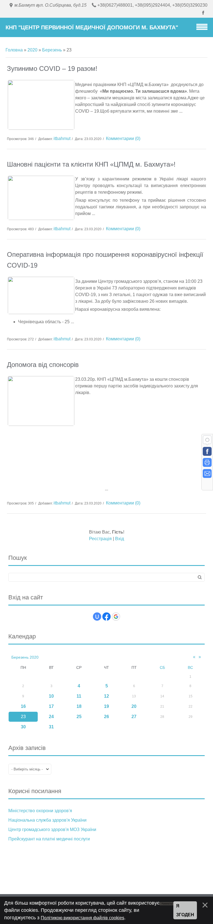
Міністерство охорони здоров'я (40, 810)
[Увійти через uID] (97, 616)
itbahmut (62, 138)
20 (133, 706)
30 (23, 726)
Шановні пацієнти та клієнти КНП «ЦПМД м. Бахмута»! (91, 164)
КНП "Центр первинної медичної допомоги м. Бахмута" (92, 27)
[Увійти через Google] (116, 616)
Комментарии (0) (123, 138)
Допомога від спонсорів (43, 364)
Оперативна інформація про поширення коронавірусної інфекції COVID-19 (105, 260)
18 (79, 706)
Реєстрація (100, 538)
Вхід (119, 538)
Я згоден (185, 910)
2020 (32, 50)
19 (106, 706)
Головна (14, 50)
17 (51, 706)
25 (79, 716)
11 (79, 696)
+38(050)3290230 (189, 5)
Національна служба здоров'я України (47, 820)
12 (106, 696)
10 (51, 696)
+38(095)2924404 (152, 5)
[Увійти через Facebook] (106, 616)
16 (23, 706)
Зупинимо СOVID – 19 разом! (52, 68)
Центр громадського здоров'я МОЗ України (52, 829)
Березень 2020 (25, 657)
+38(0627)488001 (115, 5)
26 (106, 716)
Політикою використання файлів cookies (82, 917)
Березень (52, 50)
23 (23, 716)
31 (51, 726)
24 (51, 716)
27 (133, 716)
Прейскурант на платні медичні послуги (49, 839)
